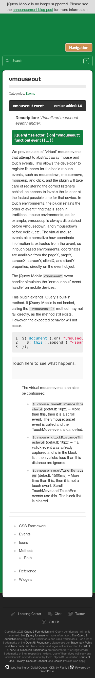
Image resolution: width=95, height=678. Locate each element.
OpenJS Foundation (36, 631)
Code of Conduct (36, 661)
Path (28, 557)
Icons (23, 542)
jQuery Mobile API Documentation (51, 28)
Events (30, 93)
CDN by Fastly (58, 667)
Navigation (78, 47)
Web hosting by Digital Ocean (29, 667)
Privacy (20, 661)
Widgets (25, 579)
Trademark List (20, 646)
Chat (58, 613)
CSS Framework (33, 525)
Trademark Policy (81, 642)
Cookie (58, 661)
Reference (27, 570)
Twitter (80, 613)
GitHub (54, 621)
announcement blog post (33, 9)
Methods (26, 550)
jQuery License (35, 635)
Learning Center (29, 613)
